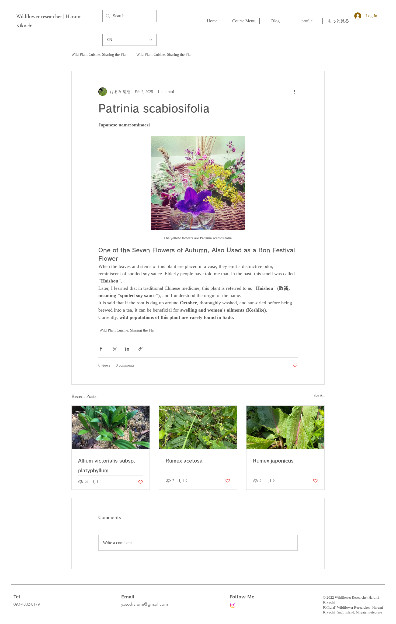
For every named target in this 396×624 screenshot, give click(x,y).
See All (319, 396)
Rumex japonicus (273, 460)
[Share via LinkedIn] (127, 348)
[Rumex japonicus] (285, 427)
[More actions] (294, 91)
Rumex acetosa (184, 460)
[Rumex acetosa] (198, 427)
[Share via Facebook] (100, 348)
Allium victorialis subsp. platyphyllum (106, 465)
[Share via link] (140, 348)
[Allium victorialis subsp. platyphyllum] (111, 427)
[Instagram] (233, 605)
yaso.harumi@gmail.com (144, 604)
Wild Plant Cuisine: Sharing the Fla (98, 55)
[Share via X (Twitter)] (114, 348)
